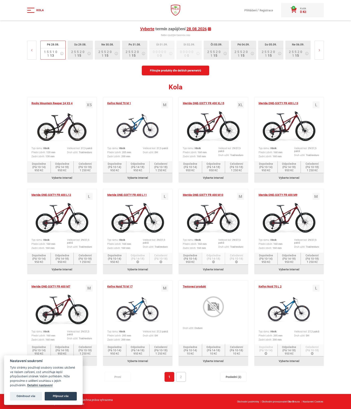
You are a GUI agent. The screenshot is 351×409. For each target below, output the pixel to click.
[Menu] (37, 10)
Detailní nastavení (40, 385)
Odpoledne (62, 167)
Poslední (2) (233, 377)
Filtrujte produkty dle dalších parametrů (175, 70)
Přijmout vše (61, 396)
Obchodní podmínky (248, 401)
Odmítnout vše (25, 396)
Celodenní (85, 167)
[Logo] (175, 10)
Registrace (266, 10)
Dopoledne (39, 167)
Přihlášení (250, 10)
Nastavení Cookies (313, 401)
